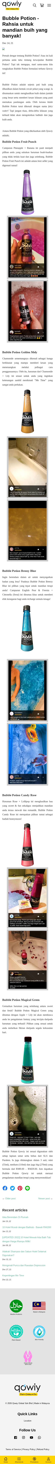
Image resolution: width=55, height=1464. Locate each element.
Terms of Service (13, 1449)
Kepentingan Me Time (13, 1275)
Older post (10, 1198)
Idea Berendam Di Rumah (15, 1217)
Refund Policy (43, 1449)
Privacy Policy (28, 1449)
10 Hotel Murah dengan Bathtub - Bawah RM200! (26, 1227)
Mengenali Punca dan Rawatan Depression (23, 1265)
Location (27, 1421)
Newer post (44, 1198)
